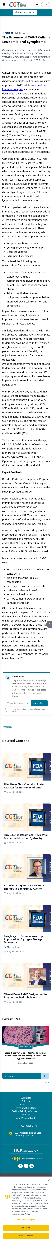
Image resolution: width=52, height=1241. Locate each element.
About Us (26, 1097)
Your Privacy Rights (26, 1118)
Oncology (7, 726)
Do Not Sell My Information (26, 1111)
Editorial (26, 1101)
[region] (26, 1208)
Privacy (26, 1114)
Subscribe (38, 703)
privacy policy (15, 711)
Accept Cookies (26, 1235)
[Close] (49, 1180)
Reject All (26, 1228)
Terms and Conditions (26, 1107)
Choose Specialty (23, 12)
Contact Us (26, 1104)
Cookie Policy (24, 1214)
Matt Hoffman (13, 947)
